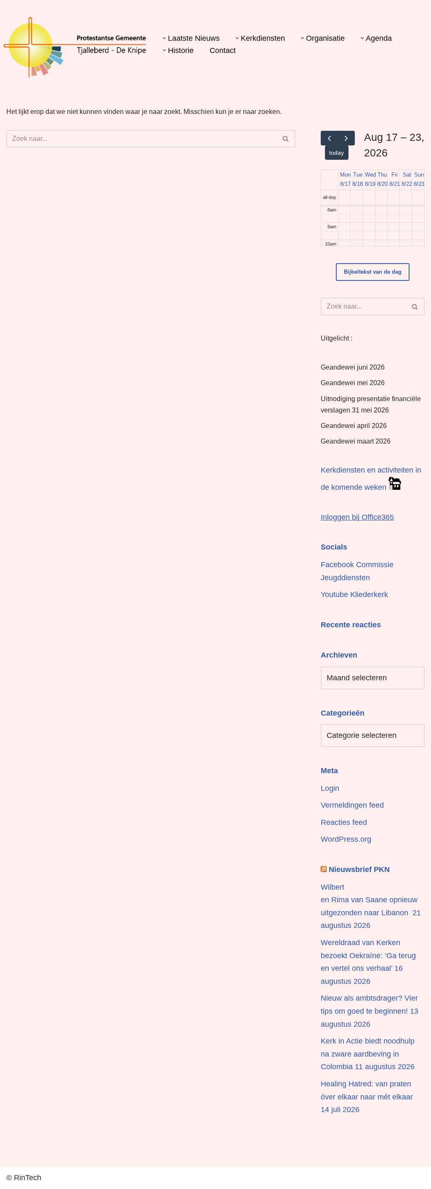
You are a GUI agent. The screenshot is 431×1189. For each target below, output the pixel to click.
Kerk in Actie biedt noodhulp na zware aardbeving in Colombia (368, 1054)
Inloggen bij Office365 (357, 517)
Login (330, 788)
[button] (164, 38)
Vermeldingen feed (352, 805)
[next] (346, 138)
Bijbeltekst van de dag (373, 272)
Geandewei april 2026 (354, 425)
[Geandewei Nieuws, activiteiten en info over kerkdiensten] (75, 46)
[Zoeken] (286, 139)
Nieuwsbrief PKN (359, 869)
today (336, 152)
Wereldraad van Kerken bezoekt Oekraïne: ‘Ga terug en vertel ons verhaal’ (368, 955)
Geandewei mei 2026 (353, 382)
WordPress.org (346, 839)
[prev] (329, 138)
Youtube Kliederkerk (354, 594)
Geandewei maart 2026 (356, 441)
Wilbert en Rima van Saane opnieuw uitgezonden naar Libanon (369, 900)
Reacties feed (344, 822)
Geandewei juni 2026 (353, 367)
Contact (223, 50)
